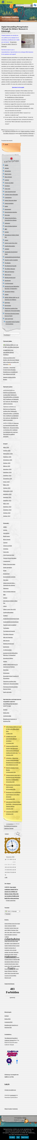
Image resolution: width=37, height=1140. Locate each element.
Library (6, 240)
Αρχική (6, 144)
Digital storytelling (25, 131)
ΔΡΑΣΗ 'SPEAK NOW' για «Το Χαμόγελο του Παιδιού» (12, 298)
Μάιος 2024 (6, 485)
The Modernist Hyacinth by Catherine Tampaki (10, 827)
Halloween (7, 223)
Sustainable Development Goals (11, 253)
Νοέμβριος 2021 (7, 497)
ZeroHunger (8, 280)
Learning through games (10, 963)
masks (18, 966)
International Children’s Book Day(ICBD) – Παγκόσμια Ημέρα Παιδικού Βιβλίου (13, 805)
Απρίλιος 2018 (6, 513)
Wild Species (8, 274)
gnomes (15, 954)
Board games (8, 174)
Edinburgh (30, 133)
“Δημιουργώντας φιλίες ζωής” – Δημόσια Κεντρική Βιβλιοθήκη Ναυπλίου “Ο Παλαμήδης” (13, 778)
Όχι (18, 1137)
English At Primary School (13, 945)
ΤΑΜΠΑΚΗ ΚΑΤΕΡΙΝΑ (10, 131)
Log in (7, 1084)
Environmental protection (11, 212)
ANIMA (6, 165)
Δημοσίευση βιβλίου (9, 291)
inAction (7, 232)
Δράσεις (7, 294)
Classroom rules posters (12, 812)
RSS (27, 1121)
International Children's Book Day (12, 236)
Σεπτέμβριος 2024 (7, 478)
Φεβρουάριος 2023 (8, 491)
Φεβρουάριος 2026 (8, 453)
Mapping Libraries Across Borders (12, 770)
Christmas (7, 185)
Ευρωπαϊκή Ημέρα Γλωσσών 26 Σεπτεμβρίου (12, 323)
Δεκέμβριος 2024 (7, 472)
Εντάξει (12, 1137)
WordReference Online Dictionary (15, 97)
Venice (8, 973)
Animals (7, 168)
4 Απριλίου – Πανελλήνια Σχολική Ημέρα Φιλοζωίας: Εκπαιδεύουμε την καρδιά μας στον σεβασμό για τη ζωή (13, 761)
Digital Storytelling (23, 133)
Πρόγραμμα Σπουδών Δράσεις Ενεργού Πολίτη (12, 314)
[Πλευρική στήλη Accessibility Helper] (35, 5)
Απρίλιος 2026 (6, 450)
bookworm (10, 925)
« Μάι (6, 877)
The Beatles (8, 263)
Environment (8, 209)
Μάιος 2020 (6, 503)
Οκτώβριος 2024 (7, 475)
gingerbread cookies (9, 954)
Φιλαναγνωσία (8, 977)
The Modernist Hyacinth (10, 266)
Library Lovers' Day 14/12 (11, 243)
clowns (14, 932)
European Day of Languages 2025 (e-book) (13, 787)
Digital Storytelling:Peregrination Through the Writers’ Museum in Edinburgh (14, 29)
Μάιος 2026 (6, 447)
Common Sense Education (11, 194)
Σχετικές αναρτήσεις (11, 900)
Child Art (9, 930)
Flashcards (15, 952)
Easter (6, 206)
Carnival (7, 180)
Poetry (11, 968)
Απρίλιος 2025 (6, 463)
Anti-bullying (8, 171)
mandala (15, 966)
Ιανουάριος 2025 (7, 469)
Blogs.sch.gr (24, 1120)
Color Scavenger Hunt (10, 191)
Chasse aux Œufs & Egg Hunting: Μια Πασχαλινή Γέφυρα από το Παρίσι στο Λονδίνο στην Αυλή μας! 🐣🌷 (13, 751)
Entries (6, 713)
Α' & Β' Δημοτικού (9, 283)
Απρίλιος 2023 (6, 488)
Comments (7, 716)
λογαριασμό (13, 1095)
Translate (7, 914)
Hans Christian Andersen (11, 226)
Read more (25, 1137)
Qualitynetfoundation (10, 246)
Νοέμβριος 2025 (7, 457)
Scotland (32, 131)
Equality (6, 947)
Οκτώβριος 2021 (7, 500)
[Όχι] (35, 1133)
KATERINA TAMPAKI (10, 17)
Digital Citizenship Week (11, 200)
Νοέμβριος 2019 (7, 506)
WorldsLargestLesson (10, 277)
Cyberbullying (8, 197)
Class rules (7, 188)
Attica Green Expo (13, 923)
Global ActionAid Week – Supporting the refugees (11, 219)
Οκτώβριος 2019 (7, 509)
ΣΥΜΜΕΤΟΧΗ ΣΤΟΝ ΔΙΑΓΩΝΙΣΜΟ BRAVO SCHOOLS (8, 352)
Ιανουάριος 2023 (7, 494)
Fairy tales (7, 215)
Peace (6, 968)
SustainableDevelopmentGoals (12, 257)
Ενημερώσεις (8, 305)
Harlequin (15, 959)
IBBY (6, 229)
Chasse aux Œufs (9, 182)
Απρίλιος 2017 (6, 516)
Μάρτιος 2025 (6, 466)
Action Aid (7, 923)
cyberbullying (12, 939)
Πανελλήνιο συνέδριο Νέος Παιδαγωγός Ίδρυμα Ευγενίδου (12, 309)
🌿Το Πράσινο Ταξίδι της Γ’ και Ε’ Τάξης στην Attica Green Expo (13, 730)
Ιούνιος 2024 (6, 481)
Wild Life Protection (9, 271)
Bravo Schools (8, 177)
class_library (10, 932)
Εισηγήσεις (7, 302)
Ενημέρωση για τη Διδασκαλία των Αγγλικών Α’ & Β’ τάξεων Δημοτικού (13, 796)
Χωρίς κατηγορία (9, 318)
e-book (11, 943)
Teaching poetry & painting (11, 260)
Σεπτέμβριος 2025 (7, 460)
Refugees (10, 971)
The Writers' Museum (8, 133)
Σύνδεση (5, 709)
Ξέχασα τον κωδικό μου (10, 1090)
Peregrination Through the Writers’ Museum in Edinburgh (9, 44)
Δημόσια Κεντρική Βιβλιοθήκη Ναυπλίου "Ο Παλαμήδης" (12, 287)
